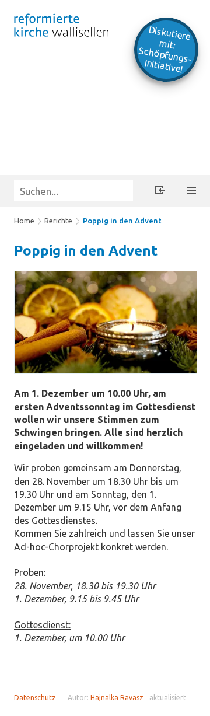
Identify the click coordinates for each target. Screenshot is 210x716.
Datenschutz (35, 697)
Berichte (58, 220)
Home (24, 220)
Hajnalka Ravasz (117, 697)
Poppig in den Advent (122, 220)
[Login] (160, 192)
